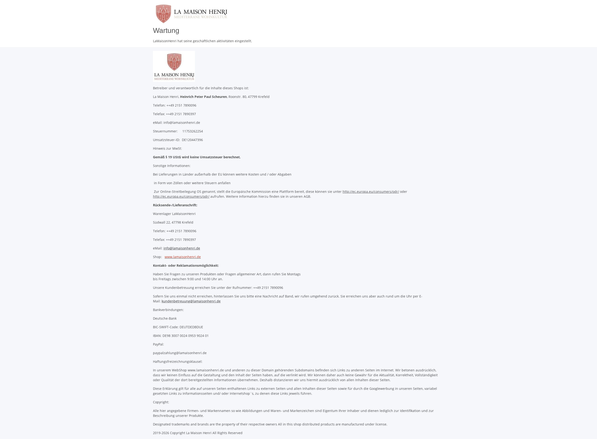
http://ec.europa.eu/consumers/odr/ (371, 191)
